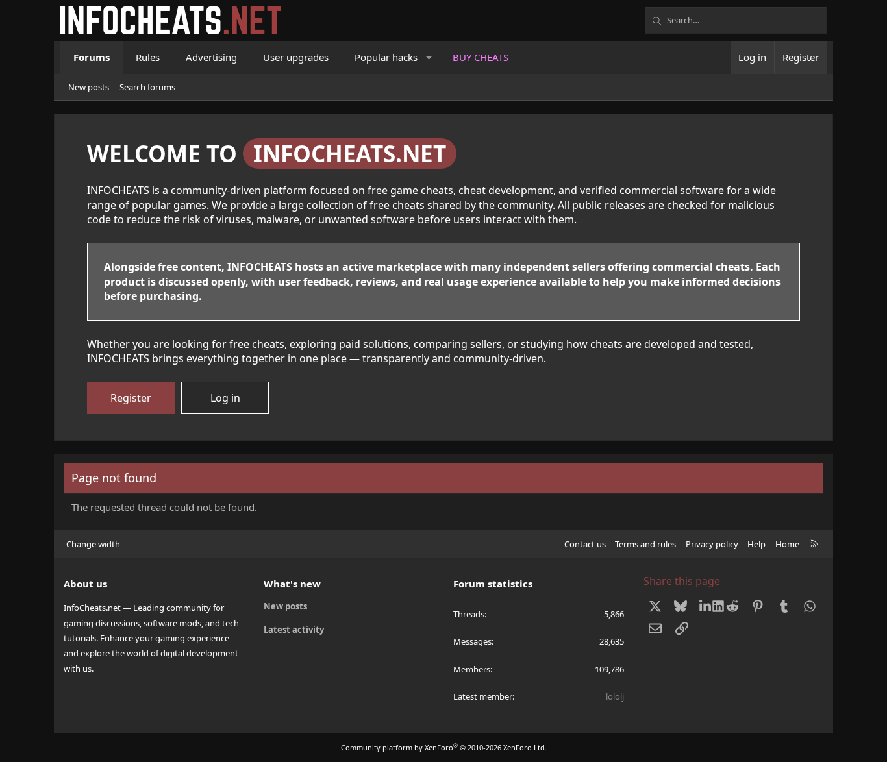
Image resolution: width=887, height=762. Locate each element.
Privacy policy (712, 544)
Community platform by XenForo (444, 747)
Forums (91, 57)
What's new (292, 583)
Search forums (147, 87)
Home (787, 544)
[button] (429, 57)
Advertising (211, 57)
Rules (148, 57)
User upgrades (296, 57)
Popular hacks (386, 57)
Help (756, 544)
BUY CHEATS (480, 57)
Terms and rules (645, 544)
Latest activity (294, 629)
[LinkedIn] (707, 606)
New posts (88, 87)
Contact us (585, 544)
